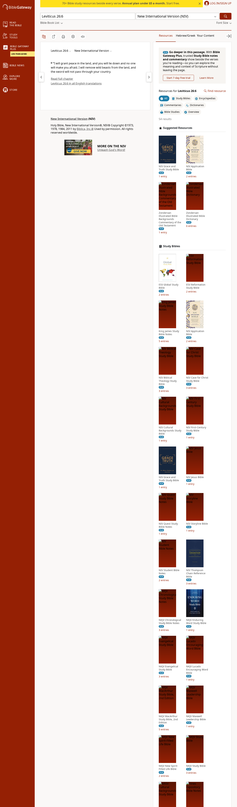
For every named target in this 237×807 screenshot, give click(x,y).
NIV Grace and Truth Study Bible (169, 168)
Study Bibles (171, 246)
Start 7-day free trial (178, 77)
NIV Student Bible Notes (169, 572)
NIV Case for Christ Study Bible (197, 379)
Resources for (177, 91)
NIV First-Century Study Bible (196, 429)
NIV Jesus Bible (195, 477)
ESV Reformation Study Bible (195, 286)
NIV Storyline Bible (197, 523)
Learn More (206, 77)
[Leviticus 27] (149, 77)
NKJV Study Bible (196, 765)
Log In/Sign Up (220, 3)
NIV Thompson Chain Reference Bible (195, 573)
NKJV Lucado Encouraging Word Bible (197, 669)
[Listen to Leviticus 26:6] (83, 36)
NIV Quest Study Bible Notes (168, 525)
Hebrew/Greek (185, 35)
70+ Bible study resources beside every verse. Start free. (121, 3)
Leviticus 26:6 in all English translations (76, 83)
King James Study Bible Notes (169, 333)
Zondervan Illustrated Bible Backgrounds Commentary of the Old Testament (170, 219)
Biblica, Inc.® (85, 129)
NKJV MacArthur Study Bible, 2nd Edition (168, 719)
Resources (166, 35)
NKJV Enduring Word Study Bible (196, 621)
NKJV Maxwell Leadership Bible (196, 718)
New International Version (69, 119)
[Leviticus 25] (41, 77)
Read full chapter (62, 79)
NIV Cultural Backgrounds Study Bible (170, 430)
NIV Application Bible (195, 168)
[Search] (225, 16)
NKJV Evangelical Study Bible (168, 668)
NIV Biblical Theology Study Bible (168, 380)
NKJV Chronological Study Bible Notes (170, 621)
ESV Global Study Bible (168, 286)
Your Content (205, 35)
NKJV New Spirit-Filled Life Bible (168, 767)
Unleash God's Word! (111, 150)
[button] (217, 3)
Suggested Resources (177, 128)
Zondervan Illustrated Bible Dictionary (195, 216)
